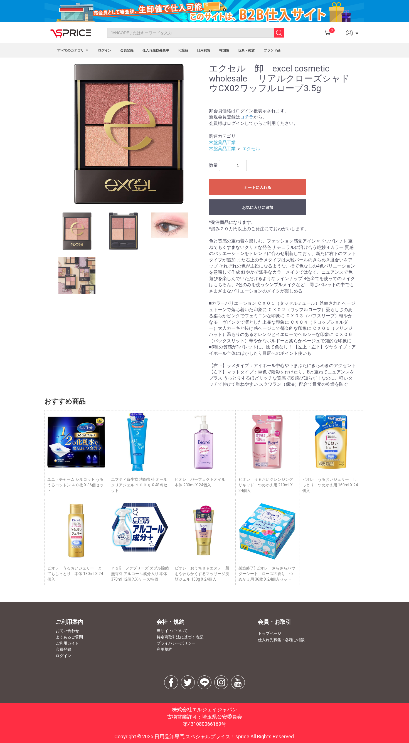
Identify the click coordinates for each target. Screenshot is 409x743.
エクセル (251, 148)
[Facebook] (171, 682)
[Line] (204, 682)
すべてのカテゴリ (71, 50)
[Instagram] (221, 682)
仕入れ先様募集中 (155, 50)
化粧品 (183, 50)
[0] (327, 32)
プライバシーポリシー (176, 643)
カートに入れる (257, 187)
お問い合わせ (67, 630)
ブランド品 (272, 50)
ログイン (104, 50)
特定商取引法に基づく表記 (180, 637)
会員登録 (127, 50)
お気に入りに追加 (257, 207)
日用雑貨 (203, 50)
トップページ (269, 633)
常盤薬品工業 (222, 142)
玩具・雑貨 (246, 50)
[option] (128, 134)
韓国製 (224, 50)
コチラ (246, 117)
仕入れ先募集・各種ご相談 (281, 640)
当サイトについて (172, 630)
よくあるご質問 (69, 637)
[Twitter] (188, 682)
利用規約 (164, 649)
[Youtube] (238, 682)
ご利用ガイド (67, 643)
